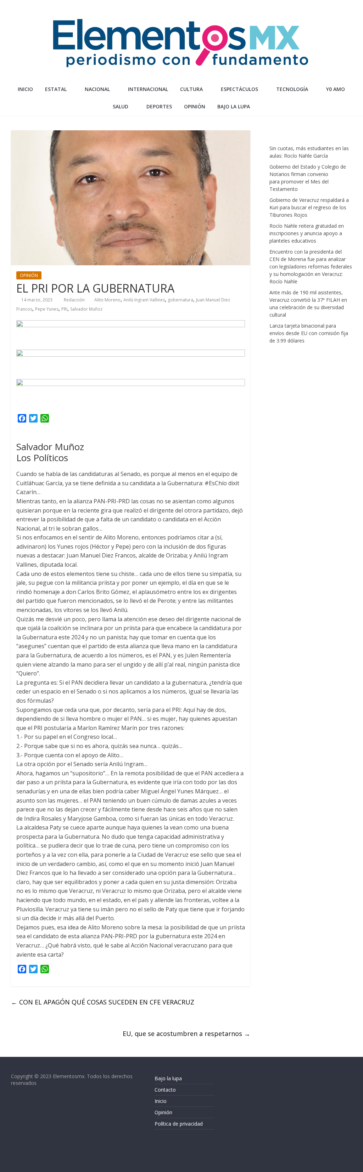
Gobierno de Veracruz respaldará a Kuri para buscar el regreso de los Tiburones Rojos (309, 207)
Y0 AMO (335, 89)
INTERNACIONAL (148, 89)
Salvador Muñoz (86, 309)
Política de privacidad (179, 1123)
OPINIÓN (194, 106)
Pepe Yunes (46, 309)
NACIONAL (97, 89)
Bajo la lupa (233, 106)
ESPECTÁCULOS (239, 89)
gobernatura (180, 300)
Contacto (165, 1089)
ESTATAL (56, 89)
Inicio (25, 89)
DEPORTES (159, 106)
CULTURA (191, 89)
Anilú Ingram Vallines (144, 300)
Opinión (163, 1112)
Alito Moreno (107, 300)
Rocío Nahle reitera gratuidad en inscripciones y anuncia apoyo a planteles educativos (306, 233)
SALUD (120, 106)
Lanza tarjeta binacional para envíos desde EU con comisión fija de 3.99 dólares (308, 333)
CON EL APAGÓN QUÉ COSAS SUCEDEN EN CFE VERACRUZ (102, 1002)
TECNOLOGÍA (292, 89)
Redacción (75, 300)
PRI (64, 309)
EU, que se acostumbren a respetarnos (186, 1033)
